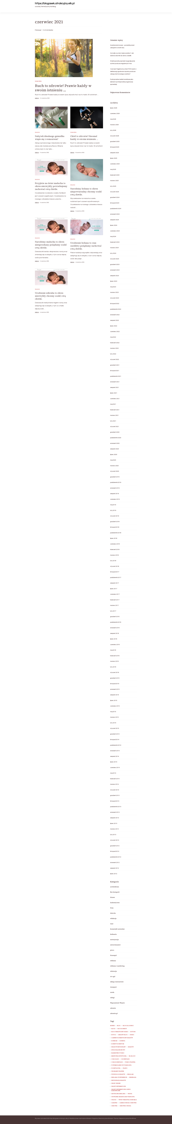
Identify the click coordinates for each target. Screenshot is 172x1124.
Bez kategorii (115, 892)
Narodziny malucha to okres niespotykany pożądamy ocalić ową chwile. (51, 244)
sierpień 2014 (114, 756)
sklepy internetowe (117, 982)
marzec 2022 (114, 348)
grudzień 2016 (114, 616)
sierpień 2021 (114, 387)
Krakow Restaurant (118, 1047)
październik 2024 (115, 208)
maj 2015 (113, 711)
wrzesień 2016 (115, 627)
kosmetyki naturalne (117, 929)
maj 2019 (113, 504)
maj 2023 (113, 287)
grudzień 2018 (114, 521)
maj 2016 (113, 650)
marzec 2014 (114, 784)
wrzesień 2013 (115, 812)
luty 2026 (113, 130)
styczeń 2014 (114, 790)
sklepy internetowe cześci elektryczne (121, 1090)
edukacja (113, 918)
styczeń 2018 (114, 566)
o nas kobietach (117, 1062)
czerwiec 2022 (115, 331)
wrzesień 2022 (115, 314)
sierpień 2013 (114, 817)
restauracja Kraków (118, 1080)
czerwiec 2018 (115, 544)
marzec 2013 (114, 829)
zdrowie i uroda (125, 1105)
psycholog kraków (118, 1074)
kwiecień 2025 (114, 175)
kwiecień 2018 (114, 549)
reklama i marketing (117, 966)
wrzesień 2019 (115, 488)
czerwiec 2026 (115, 113)
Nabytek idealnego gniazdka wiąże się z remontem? (49, 138)
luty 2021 (113, 421)
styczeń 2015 (114, 728)
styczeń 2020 (114, 471)
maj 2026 (113, 119)
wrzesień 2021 (115, 382)
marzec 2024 (114, 247)
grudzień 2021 (114, 365)
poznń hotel (115, 1068)
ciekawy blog (123, 1034)
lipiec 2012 (113, 873)
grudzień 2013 (114, 795)
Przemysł (113, 955)
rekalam (130, 1074)
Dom (111, 908)
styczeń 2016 (114, 672)
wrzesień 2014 (115, 750)
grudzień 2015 (114, 678)
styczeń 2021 (114, 426)
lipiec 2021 (113, 393)
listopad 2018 (114, 527)
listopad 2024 (114, 203)
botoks (133, 1031)
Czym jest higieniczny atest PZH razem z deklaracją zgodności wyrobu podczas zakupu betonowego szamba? (123, 71)
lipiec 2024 (113, 225)
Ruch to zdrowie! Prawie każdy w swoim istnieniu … (63, 87)
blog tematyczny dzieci (119, 1031)
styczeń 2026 (114, 136)
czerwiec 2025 (115, 164)
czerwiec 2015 (115, 706)
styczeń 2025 (114, 191)
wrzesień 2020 (115, 443)
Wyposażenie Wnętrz (117, 1003)
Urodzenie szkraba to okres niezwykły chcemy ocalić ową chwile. (50, 295)
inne (111, 924)
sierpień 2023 (114, 275)
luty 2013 (113, 834)
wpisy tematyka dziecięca (128, 1099)
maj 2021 (113, 404)
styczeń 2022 (114, 359)
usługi (37, 132)
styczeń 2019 (114, 516)
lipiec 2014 (113, 762)
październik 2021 (115, 376)
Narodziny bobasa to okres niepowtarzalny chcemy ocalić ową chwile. (86, 191)
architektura (114, 887)
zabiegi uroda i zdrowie (128, 1102)
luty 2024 (113, 253)
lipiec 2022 (113, 326)
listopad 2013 (114, 801)
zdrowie (38, 81)
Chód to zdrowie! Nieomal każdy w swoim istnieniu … (84, 138)
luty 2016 (113, 667)
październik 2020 (115, 437)
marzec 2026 (114, 124)
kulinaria (113, 934)
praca (112, 950)
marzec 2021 (114, 415)
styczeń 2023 (114, 298)
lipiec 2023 (113, 281)
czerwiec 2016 (115, 644)
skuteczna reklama (118, 1093)
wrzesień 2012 (115, 862)
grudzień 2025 (114, 141)
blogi (113, 1028)
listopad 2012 (114, 851)
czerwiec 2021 (115, 398)
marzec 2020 (114, 465)
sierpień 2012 (114, 868)
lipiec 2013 (113, 823)
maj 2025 (113, 169)
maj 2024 (113, 236)
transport (113, 987)
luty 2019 (113, 510)
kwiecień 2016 (114, 655)
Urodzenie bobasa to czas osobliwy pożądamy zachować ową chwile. (85, 245)
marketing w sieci (117, 1053)
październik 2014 (115, 745)
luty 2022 (113, 354)
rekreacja (113, 971)
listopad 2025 (114, 147)
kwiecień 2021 (114, 409)
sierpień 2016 (114, 633)
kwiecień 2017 (114, 600)
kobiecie (114, 1040)
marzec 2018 (114, 555)
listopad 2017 (114, 572)
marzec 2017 (114, 605)
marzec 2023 (114, 292)
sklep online (115, 1083)
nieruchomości (115, 945)
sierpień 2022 (114, 320)
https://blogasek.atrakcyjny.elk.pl (55, 3)
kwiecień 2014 (114, 778)
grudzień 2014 (114, 734)
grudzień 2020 (114, 432)
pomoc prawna (130, 1062)
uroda (112, 992)
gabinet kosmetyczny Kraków (122, 1037)
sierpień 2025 (114, 152)
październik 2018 (115, 532)
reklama (113, 961)
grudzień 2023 (114, 264)
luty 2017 (113, 611)
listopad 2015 (114, 683)
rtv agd (112, 976)
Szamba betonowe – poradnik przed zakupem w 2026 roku (122, 46)
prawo (125, 1068)
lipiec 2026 (113, 108)
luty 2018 (113, 560)
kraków (131, 1047)
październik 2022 (115, 309)
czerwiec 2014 (115, 767)
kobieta (122, 1040)
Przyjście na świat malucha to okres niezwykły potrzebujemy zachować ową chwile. (51, 186)
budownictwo (115, 903)
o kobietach (125, 1059)
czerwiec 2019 (115, 499)
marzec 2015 (114, 717)
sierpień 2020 (114, 449)
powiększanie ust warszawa (121, 1065)
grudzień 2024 (114, 197)
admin (37, 98)
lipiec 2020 (113, 454)
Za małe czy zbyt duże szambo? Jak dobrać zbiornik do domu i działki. (122, 54)
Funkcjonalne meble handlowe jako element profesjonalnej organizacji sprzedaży (121, 82)
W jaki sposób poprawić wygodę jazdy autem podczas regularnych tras (122, 62)
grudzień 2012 (114, 845)
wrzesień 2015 (115, 689)
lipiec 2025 (113, 158)
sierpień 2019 (114, 493)
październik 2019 (115, 482)
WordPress (132, 1118)
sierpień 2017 (114, 583)
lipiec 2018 (113, 538)
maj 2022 (113, 337)
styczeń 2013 (114, 840)
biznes (112, 897)
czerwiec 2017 (115, 594)
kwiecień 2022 (114, 342)
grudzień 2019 (114, 477)
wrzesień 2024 (115, 214)
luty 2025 (113, 186)
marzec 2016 (114, 661)
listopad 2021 (114, 370)
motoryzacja (114, 939)
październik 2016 (115, 622)
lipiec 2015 (113, 700)
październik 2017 (115, 577)
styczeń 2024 (114, 259)
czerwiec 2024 (115, 231)
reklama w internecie (119, 1077)
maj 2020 (113, 460)
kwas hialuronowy (118, 1050)
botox (113, 1034)
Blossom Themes (113, 1118)
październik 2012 (115, 857)
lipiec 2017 (113, 588)
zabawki (114, 1102)
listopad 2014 (114, 739)
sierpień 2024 (114, 219)
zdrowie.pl (114, 1013)
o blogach (115, 1059)
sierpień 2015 (114, 695)
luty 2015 (113, 723)
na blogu (132, 1056)
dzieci (132, 1034)
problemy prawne (117, 1071)
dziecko (113, 913)
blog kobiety (122, 1028)
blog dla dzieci (128, 1025)
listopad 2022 (114, 303)
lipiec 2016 (113, 639)
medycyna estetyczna (119, 1056)
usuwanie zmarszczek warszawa (123, 1096)
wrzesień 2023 (115, 270)
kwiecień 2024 (114, 242)
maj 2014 (113, 773)
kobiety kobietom (117, 1043)
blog (118, 1025)
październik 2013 (115, 806)
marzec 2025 (114, 180)
